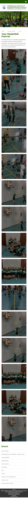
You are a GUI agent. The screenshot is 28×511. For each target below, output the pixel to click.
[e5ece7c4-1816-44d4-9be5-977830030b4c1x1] (14, 297)
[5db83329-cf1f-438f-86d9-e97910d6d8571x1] (14, 350)
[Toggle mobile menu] (1, 1)
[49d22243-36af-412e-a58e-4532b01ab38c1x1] (14, 271)
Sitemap (14, 495)
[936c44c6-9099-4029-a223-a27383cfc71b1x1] (14, 402)
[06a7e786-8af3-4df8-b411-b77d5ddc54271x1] (14, 324)
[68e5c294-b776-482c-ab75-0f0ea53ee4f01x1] (14, 376)
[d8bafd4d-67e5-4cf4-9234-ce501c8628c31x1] (14, 166)
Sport (20, 31)
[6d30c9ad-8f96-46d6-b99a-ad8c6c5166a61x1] (14, 219)
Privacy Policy (14, 496)
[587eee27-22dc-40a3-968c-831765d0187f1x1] (14, 140)
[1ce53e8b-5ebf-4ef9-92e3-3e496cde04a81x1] (14, 61)
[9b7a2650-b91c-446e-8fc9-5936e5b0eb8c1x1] (14, 87)
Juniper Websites (18, 491)
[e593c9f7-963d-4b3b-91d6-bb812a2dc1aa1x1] (14, 114)
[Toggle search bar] (22, 1)
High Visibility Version (14, 493)
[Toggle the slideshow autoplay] (25, 19)
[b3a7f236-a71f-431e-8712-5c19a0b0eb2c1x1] (14, 245)
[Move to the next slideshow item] (25, 25)
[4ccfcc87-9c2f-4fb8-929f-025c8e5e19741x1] (14, 428)
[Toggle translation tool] (26, 1)
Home (2, 31)
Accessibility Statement (14, 494)
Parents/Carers (11, 31)
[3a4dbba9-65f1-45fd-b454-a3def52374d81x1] (14, 192)
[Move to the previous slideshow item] (25, 22)
